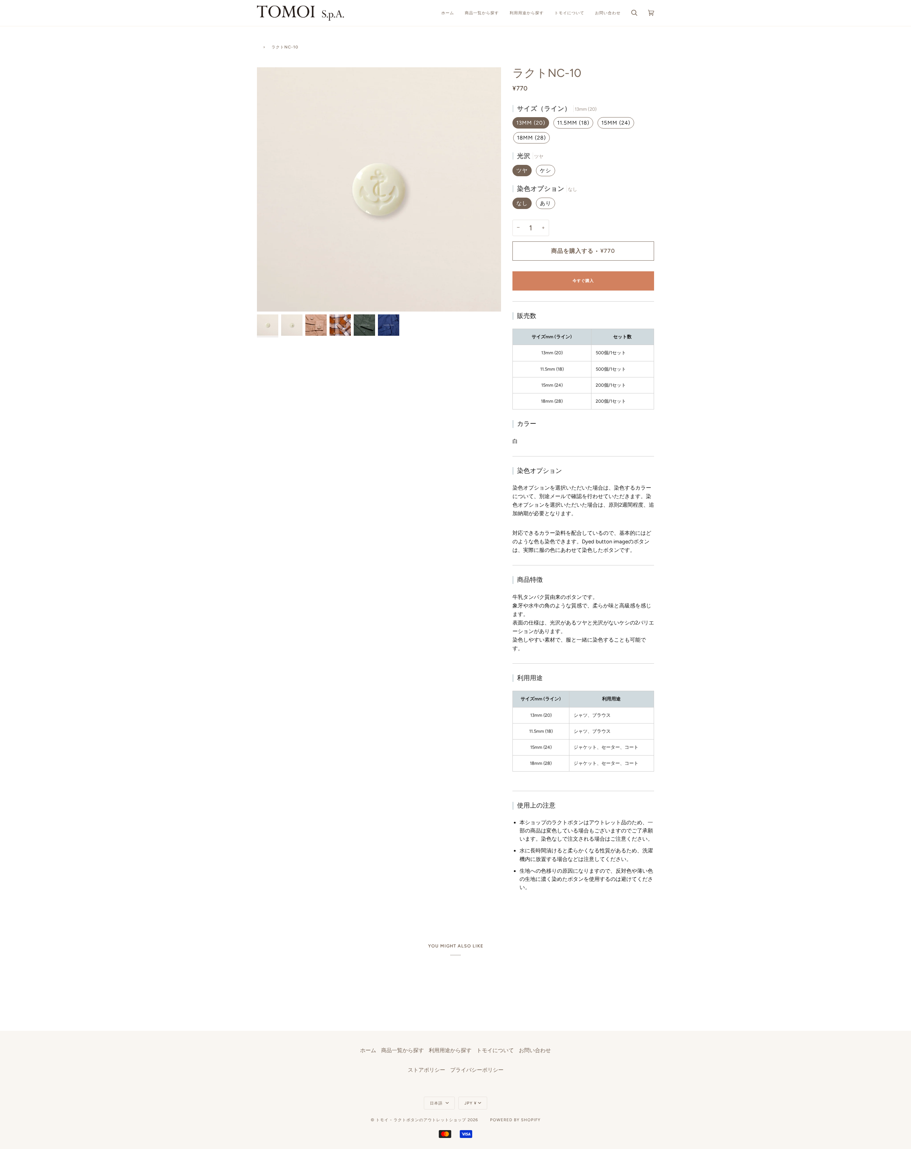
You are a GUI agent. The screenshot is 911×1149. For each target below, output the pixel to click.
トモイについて (495, 1050)
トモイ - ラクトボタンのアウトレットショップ (421, 1119)
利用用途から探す (450, 1050)
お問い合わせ (535, 1050)
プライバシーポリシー (477, 1070)
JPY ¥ (470, 1103)
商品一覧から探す (402, 1050)
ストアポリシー (426, 1070)
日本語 (437, 1103)
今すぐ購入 (583, 280)
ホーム (368, 1050)
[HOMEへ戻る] (258, 46)
